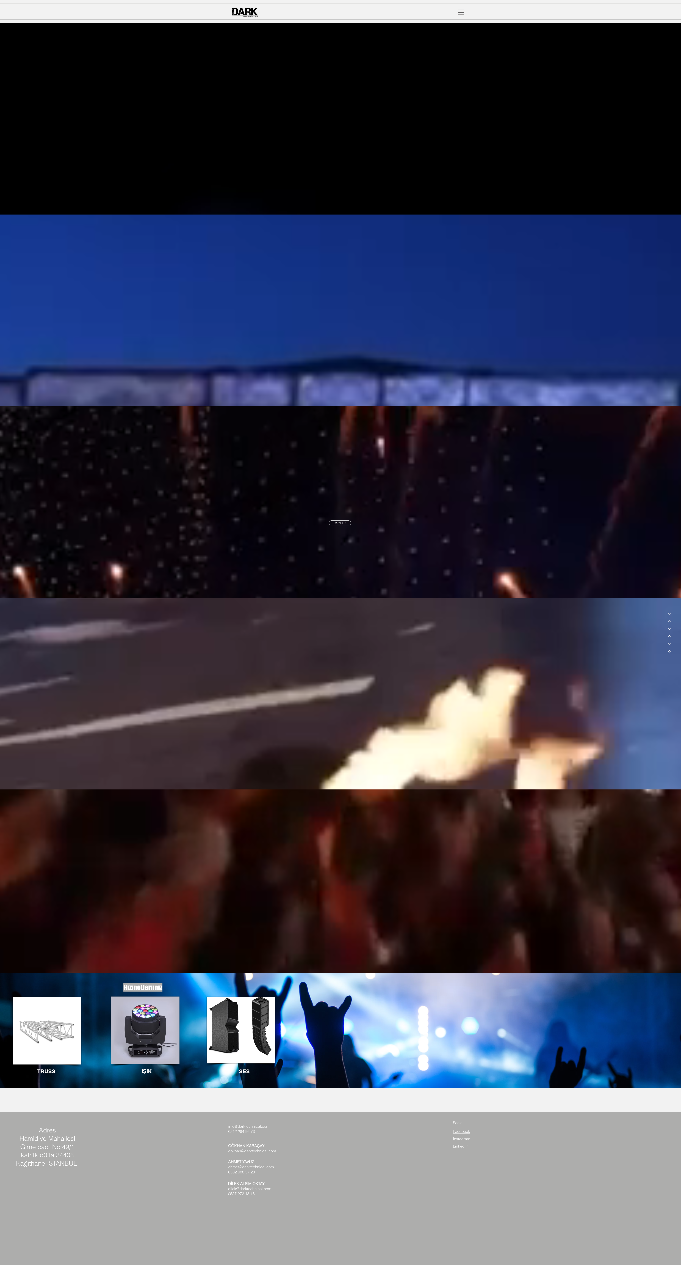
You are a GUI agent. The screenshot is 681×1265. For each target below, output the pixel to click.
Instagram (461, 1138)
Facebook (461, 1131)
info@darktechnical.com (248, 1126)
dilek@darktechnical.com (249, 1188)
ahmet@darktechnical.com (251, 1166)
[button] (461, 12)
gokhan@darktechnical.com (252, 1150)
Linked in (461, 1146)
